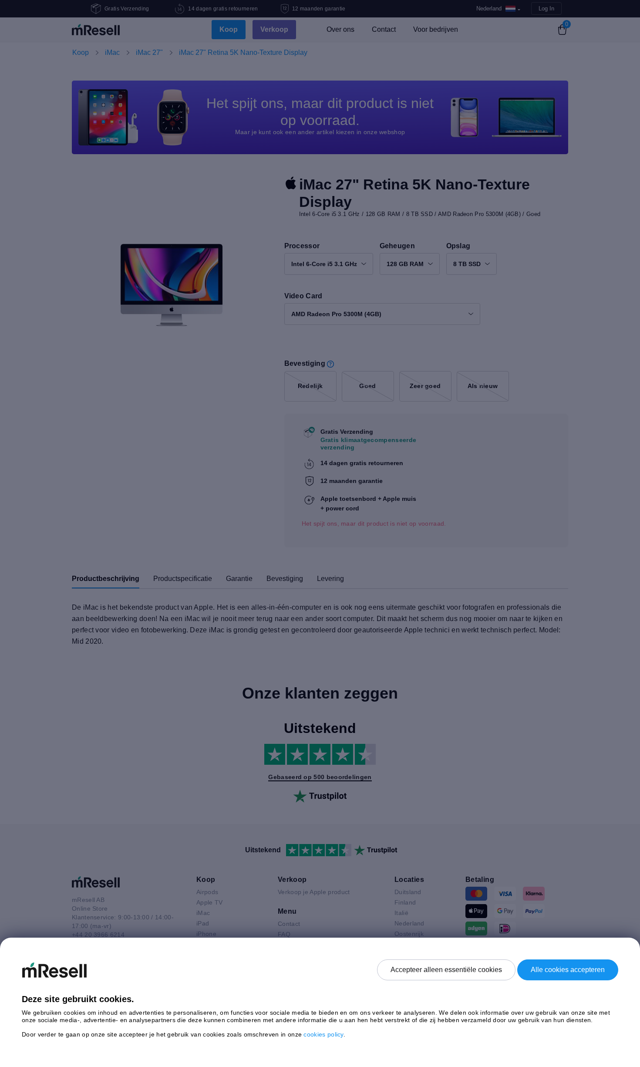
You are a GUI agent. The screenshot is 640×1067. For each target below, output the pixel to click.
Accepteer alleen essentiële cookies (446, 969)
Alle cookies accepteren (568, 969)
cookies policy (323, 1034)
